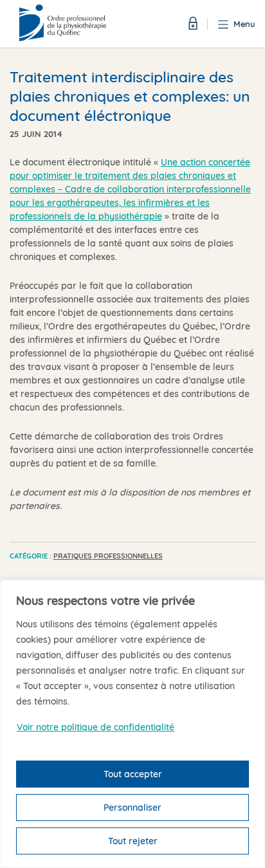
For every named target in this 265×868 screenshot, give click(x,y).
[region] (132, 724)
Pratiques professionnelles (108, 555)
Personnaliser (132, 807)
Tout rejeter (133, 841)
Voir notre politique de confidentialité (95, 727)
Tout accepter (133, 774)
